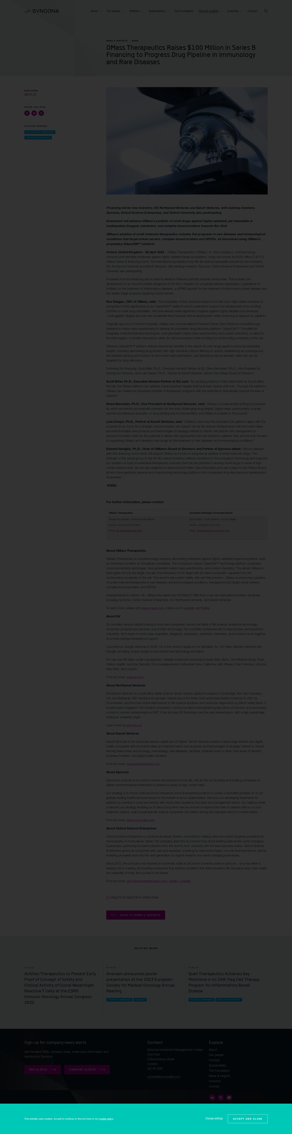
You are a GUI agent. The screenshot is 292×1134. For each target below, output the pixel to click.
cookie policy (106, 1118)
